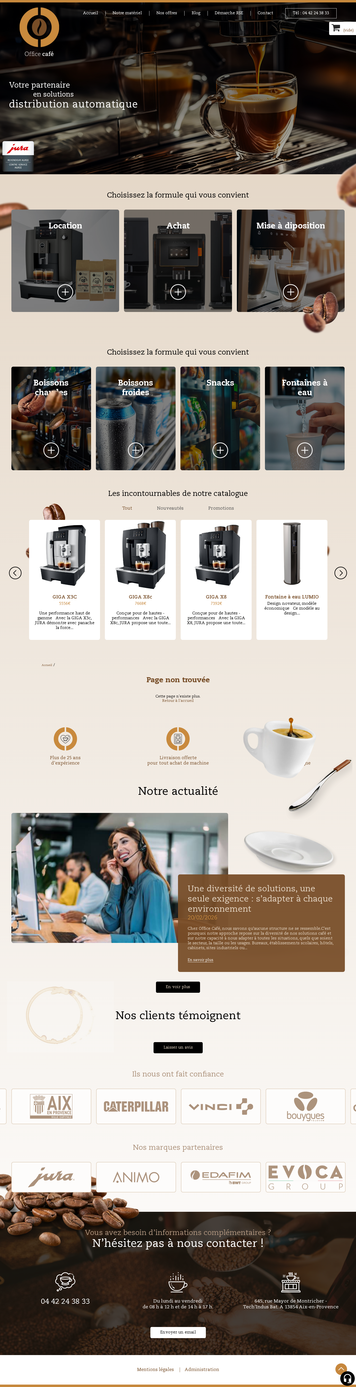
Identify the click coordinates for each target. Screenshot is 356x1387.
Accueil (90, 13)
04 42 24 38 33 (65, 1301)
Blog (196, 13)
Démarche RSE (229, 13)
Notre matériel (127, 13)
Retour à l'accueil (178, 701)
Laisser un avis (178, 1048)
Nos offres (166, 13)
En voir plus (178, 987)
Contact (265, 13)
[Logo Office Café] (39, 31)
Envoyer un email (178, 1332)
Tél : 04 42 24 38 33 (311, 13)
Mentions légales (155, 1370)
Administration (202, 1370)
